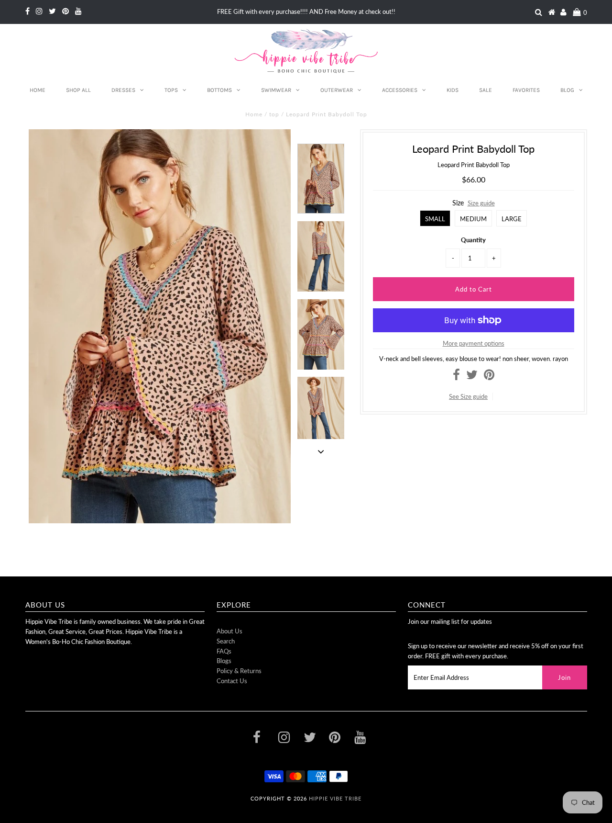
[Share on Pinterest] (489, 377)
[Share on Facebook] (456, 377)
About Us (229, 631)
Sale (485, 90)
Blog (567, 90)
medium (473, 219)
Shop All (78, 90)
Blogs (224, 661)
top (274, 114)
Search (226, 641)
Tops (171, 90)
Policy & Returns (239, 671)
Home (37, 90)
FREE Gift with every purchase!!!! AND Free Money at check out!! (306, 11)
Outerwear (336, 90)
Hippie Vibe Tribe (335, 798)
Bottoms (219, 90)
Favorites (526, 90)
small (435, 219)
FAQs (224, 651)
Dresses (123, 90)
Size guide (481, 203)
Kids (453, 90)
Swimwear (276, 90)
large (512, 219)
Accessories (399, 90)
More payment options (473, 343)
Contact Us (232, 681)
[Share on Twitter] (472, 377)
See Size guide (468, 396)
